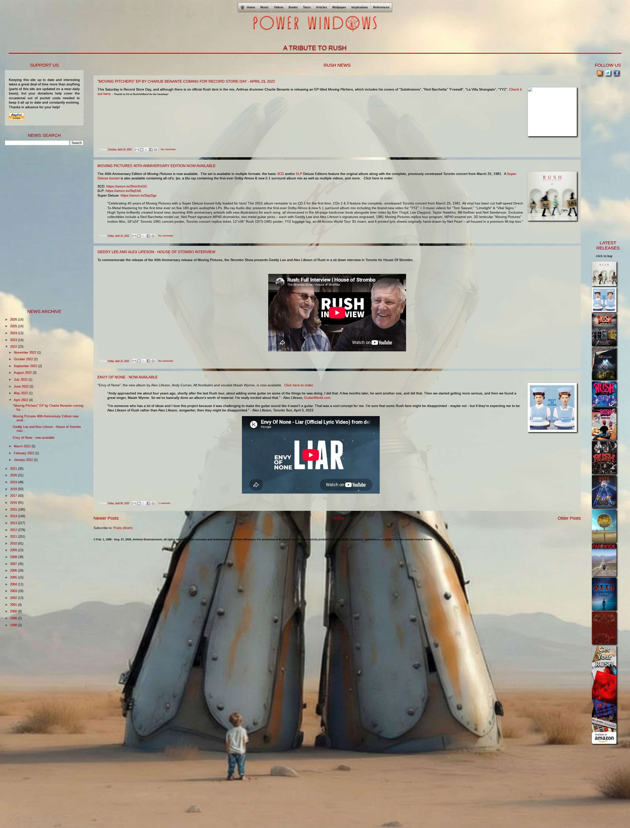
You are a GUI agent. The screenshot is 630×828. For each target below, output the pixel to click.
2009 (14, 550)
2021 (14, 468)
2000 (14, 611)
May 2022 (21, 393)
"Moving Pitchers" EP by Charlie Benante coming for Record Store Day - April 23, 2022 (186, 81)
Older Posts (569, 518)
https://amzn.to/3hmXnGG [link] (126, 186)
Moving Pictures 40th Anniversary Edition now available (156, 166)
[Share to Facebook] (150, 149)
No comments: (168, 149)
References (381, 7)
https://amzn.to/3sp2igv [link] (139, 195)
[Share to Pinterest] (155, 149)
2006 (14, 570)
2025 (14, 326)
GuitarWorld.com (317, 398)
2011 (14, 536)
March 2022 (23, 446)
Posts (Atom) (122, 528)
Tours (307, 7)
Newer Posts (106, 518)
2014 (14, 516)
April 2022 (21, 400)
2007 (14, 564)
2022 (14, 346)
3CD (280, 174)
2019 (14, 482)
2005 (14, 577)
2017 (14, 496)
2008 (14, 557)
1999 (14, 618)
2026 (14, 319)
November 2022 (25, 352)
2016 (14, 502)
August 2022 (23, 373)
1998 (14, 625)
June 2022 (22, 386)
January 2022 (24, 460)
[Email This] (136, 149)
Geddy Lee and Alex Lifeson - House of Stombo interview (156, 252)
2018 (14, 489)
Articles (321, 7)
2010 (14, 543)
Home (338, 518)
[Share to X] (146, 149)
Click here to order (298, 385)
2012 (14, 530)
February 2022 (24, 453)
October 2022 (24, 359)
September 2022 (26, 366)
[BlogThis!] (141, 149)
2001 (14, 605)
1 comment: (164, 503)
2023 (14, 340)
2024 (14, 333)
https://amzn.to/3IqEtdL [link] (124, 191)
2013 (14, 523)
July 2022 (21, 379)
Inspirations (359, 7)
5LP (299, 174)
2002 (14, 598)
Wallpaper (339, 7)
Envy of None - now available (127, 377)
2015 (14, 509)
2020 (14, 475)
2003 (14, 591)
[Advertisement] (42, 226)
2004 (14, 584)
